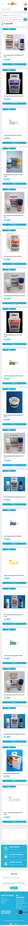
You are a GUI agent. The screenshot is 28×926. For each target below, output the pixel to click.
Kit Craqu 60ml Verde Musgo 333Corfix (14, 734)
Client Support (20, 900)
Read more (14, 64)
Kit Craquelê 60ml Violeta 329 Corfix (13, 96)
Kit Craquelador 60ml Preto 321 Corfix (14, 695)
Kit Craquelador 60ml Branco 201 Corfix (14, 295)
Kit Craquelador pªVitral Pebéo (12, 773)
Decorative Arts (13, 15)
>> (14, 839)
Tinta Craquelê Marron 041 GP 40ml (13, 376)
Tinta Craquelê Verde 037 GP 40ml (13, 655)
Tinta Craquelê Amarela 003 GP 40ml (14, 575)
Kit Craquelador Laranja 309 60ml (13, 256)
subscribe (14, 888)
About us (3, 898)
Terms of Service (8, 884)
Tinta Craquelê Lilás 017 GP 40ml (12, 135)
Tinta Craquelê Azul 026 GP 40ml (13, 536)
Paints (19, 15)
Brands (3, 903)
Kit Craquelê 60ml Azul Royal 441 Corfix (14, 497)
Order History (20, 901)
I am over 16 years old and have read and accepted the (14, 883)
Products (19, 905)
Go (25, 19)
